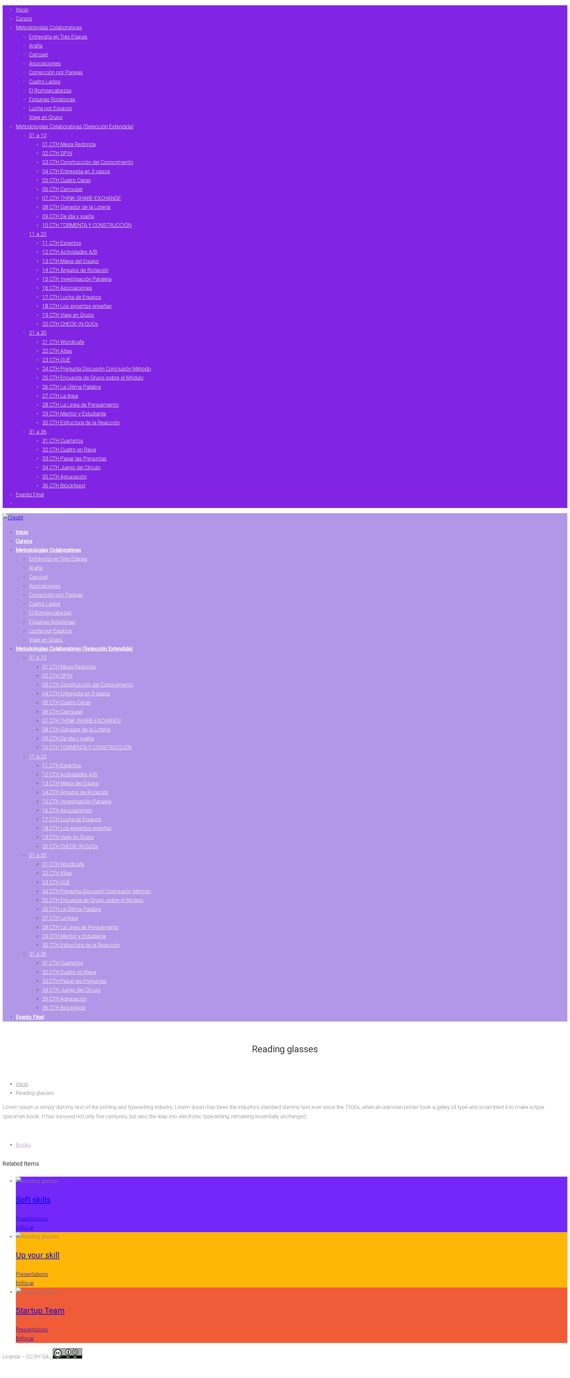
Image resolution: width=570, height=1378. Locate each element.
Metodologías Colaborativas (49, 27)
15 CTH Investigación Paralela (76, 279)
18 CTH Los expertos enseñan (77, 306)
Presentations (32, 1219)
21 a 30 (38, 333)
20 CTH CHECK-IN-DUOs (70, 324)
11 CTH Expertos (61, 243)
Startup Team (40, 1310)
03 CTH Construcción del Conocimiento (87, 162)
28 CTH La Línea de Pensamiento (80, 405)
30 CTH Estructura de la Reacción (81, 423)
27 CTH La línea (60, 396)
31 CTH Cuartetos (62, 441)
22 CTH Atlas (57, 351)
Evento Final (30, 494)
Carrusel (38, 54)
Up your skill (37, 1255)
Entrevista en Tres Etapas (58, 37)
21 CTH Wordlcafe (63, 342)
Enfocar (25, 1228)
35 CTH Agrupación (64, 477)
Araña (36, 46)
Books (23, 1145)
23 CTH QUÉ (56, 360)
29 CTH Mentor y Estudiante (74, 414)
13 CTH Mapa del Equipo (70, 261)
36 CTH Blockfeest (63, 486)
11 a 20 (38, 234)
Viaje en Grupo (46, 117)
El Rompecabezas (50, 90)
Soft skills (33, 1199)
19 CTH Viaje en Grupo (68, 315)
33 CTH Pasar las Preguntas (74, 458)
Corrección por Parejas (56, 72)
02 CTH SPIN (57, 153)
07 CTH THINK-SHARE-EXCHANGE (81, 198)
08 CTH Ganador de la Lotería (76, 207)
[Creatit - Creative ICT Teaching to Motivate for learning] (13, 518)
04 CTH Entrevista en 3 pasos (76, 171)
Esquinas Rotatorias (52, 99)
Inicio (22, 10)
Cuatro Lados (44, 82)
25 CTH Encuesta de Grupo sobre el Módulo (92, 378)
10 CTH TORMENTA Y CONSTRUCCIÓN (87, 225)
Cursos (24, 19)
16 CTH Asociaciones (67, 288)
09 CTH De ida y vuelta (68, 216)
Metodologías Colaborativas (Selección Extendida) (75, 126)
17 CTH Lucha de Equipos (71, 297)
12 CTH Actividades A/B (69, 252)
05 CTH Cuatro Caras (66, 180)
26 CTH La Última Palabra (71, 387)
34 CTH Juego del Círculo (71, 467)
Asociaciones (45, 63)
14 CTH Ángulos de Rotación (75, 270)
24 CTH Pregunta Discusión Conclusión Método (96, 369)
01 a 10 (38, 135)
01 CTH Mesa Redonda (69, 144)
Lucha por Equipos (50, 108)
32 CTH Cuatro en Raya (69, 450)
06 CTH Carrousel (62, 189)
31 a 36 (38, 432)
